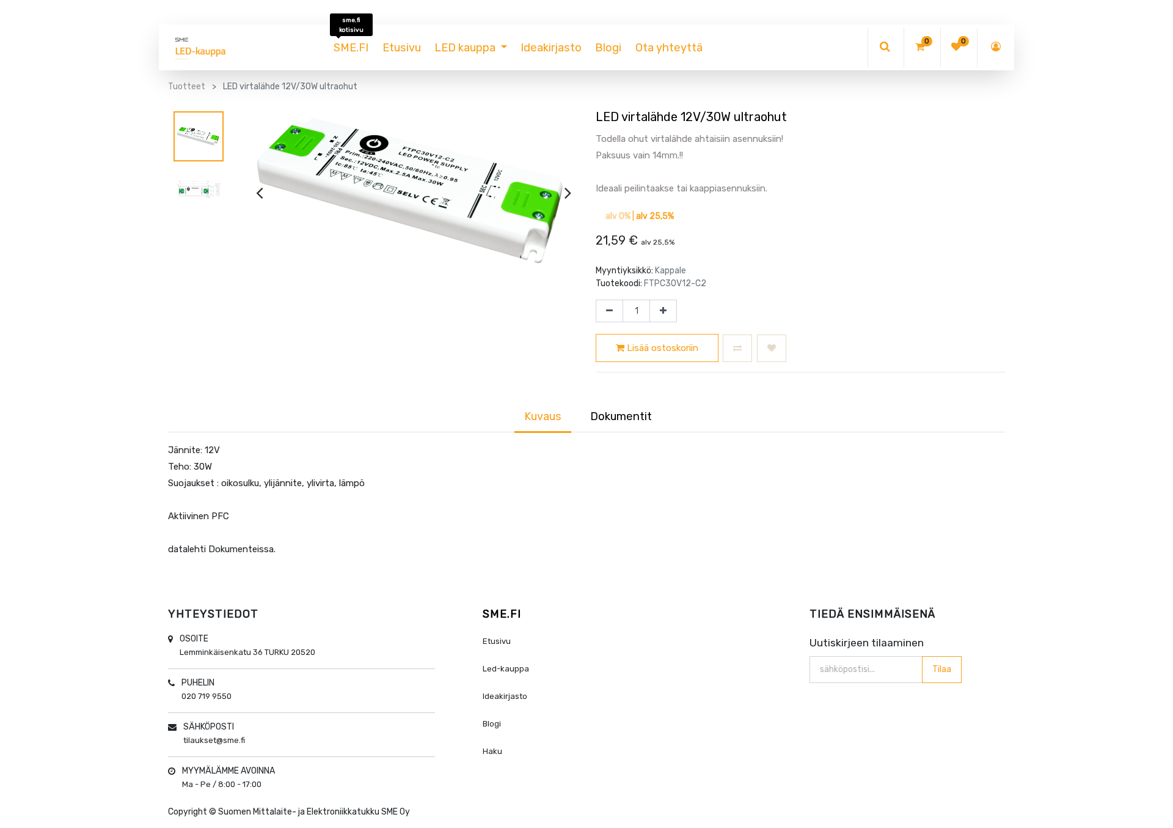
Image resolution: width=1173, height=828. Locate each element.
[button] (737, 348)
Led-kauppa (506, 668)
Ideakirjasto (505, 696)
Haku (492, 751)
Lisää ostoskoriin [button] (661, 347)
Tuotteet (186, 86)
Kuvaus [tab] (542, 416)
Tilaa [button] (941, 669)
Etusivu (497, 641)
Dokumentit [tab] (621, 416)
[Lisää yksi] (663, 311)
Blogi (492, 723)
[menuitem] (351, 47)
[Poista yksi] (609, 311)
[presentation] (259, 193)
